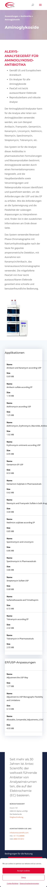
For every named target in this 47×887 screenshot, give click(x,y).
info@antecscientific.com (19, 833)
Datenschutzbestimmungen (29, 883)
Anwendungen (11, 16)
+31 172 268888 (18, 836)
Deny (23, 877)
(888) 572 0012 (19, 839)
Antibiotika (26, 16)
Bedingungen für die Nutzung (19, 853)
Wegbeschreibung (16, 817)
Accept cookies (23, 870)
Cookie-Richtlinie (12, 883)
